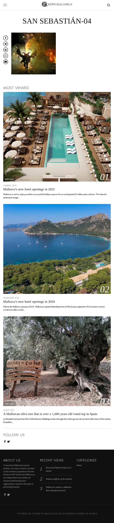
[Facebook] (4, 441)
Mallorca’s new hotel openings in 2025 (29, 189)
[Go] (109, 5)
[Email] (5, 61)
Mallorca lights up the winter (59, 479)
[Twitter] (8, 441)
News (79, 465)
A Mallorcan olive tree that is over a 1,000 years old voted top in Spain (50, 414)
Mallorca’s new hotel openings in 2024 (29, 301)
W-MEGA (93, 514)
